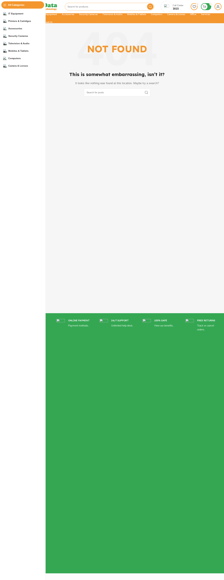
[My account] (218, 6)
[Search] (150, 6)
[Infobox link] (74, 443)
